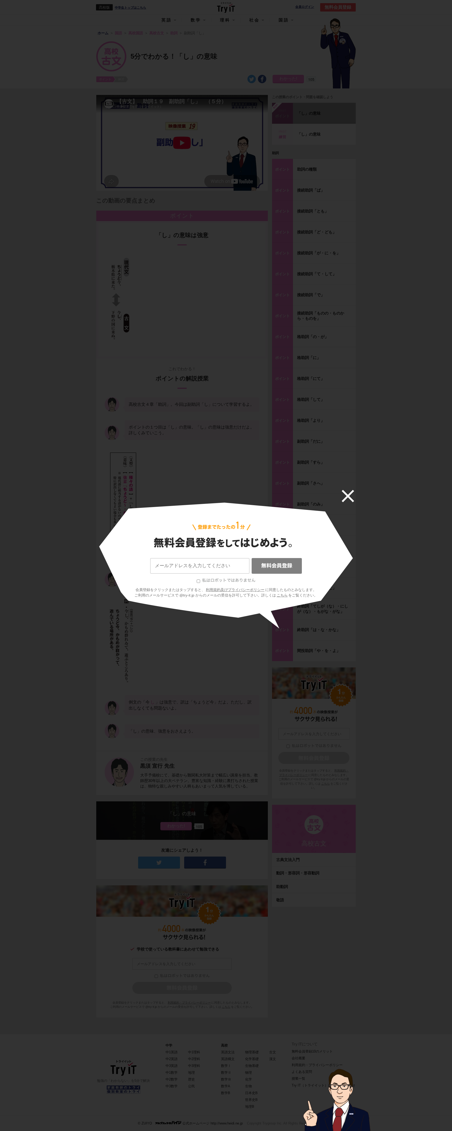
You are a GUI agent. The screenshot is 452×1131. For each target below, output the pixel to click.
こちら (282, 595)
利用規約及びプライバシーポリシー (235, 590)
